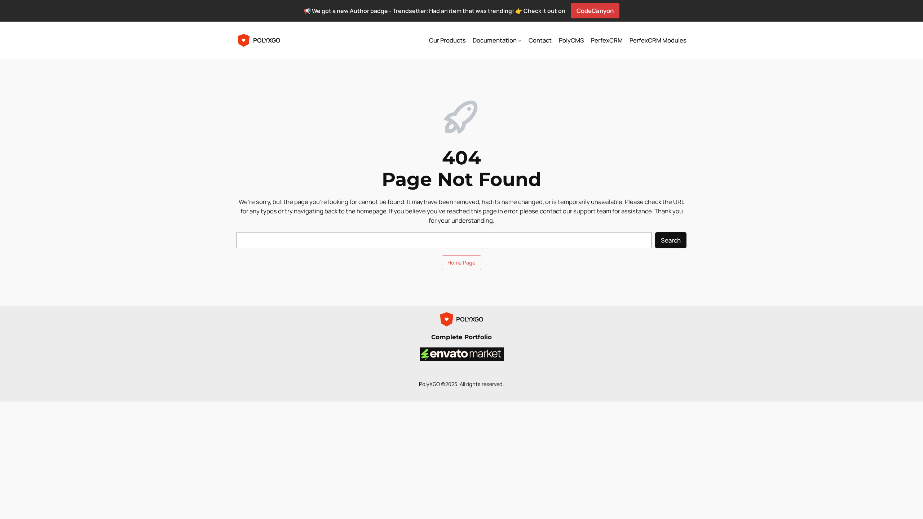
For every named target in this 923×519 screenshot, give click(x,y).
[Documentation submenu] (520, 40)
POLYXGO (267, 40)
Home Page (461, 262)
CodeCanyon (595, 10)
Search (671, 240)
